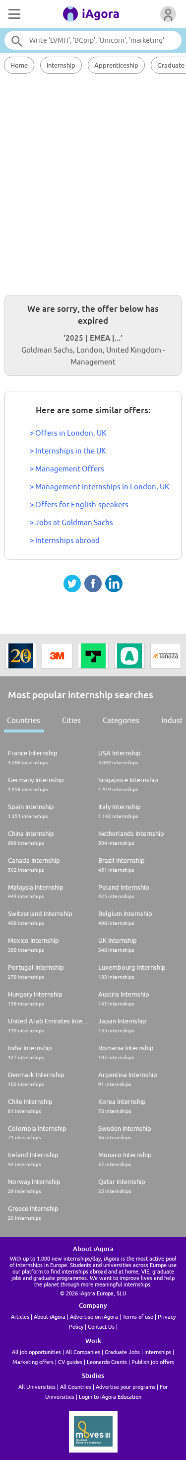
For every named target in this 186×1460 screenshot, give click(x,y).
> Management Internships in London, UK (99, 486)
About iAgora (49, 1316)
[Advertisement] (93, 183)
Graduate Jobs (122, 1352)
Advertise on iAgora (94, 1316)
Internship (61, 65)
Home (19, 65)
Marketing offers (33, 1362)
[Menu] (13, 14)
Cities (71, 720)
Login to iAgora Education (110, 1396)
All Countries (75, 1386)
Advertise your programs (125, 1386)
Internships (157, 1352)
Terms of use (138, 1316)
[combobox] (92, 40)
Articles (20, 1316)
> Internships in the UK (68, 451)
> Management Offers (67, 468)
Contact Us (101, 1326)
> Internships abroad (65, 540)
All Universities (37, 1386)
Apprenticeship (116, 65)
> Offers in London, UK (68, 433)
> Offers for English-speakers (79, 504)
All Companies (82, 1352)
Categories (121, 720)
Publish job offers (152, 1362)
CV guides (70, 1362)
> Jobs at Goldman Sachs (71, 522)
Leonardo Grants (107, 1362)
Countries (23, 720)
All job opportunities (36, 1352)
